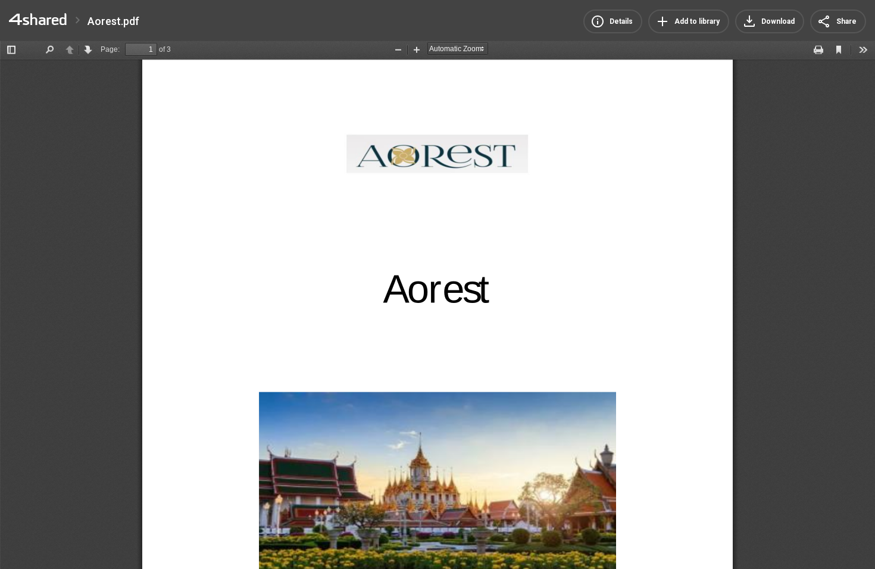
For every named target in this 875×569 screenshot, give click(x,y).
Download (778, 21)
